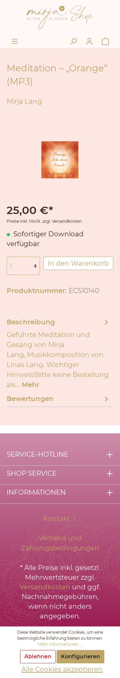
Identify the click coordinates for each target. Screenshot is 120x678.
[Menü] (15, 41)
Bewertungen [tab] (30, 399)
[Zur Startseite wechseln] (60, 17)
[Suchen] (73, 41)
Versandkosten (45, 587)
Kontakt (56, 519)
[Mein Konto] (89, 41)
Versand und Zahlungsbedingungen (60, 543)
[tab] (58, 352)
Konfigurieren (80, 656)
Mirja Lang (24, 101)
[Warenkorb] (105, 41)
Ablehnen (37, 656)
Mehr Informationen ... (60, 644)
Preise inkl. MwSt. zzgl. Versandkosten (44, 221)
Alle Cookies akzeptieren (62, 669)
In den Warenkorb (78, 263)
